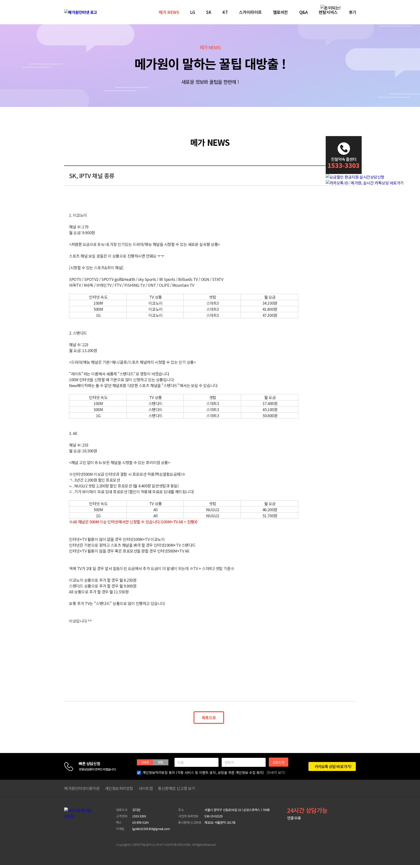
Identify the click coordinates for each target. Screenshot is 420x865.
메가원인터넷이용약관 (82, 788)
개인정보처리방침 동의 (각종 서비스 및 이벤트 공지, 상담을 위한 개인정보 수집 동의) (213, 772)
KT (225, 12)
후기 (352, 12)
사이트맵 (146, 788)
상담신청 (278, 762)
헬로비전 (280, 12)
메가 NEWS (169, 12)
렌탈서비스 (328, 12)
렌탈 (160, 762)
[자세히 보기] (276, 772)
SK (208, 12)
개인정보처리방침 (119, 788)
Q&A (303, 12)
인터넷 (145, 762)
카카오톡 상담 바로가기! (332, 766)
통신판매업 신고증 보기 (176, 788)
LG (192, 12)
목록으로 (209, 717)
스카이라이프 (250, 12)
